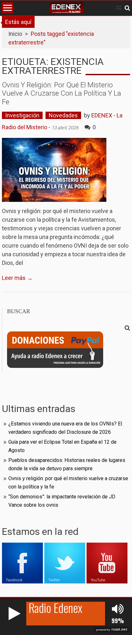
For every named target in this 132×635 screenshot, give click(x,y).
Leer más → (17, 277)
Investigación (22, 115)
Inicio (15, 33)
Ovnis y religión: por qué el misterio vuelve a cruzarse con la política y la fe (61, 93)
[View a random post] (118, 7)
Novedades (63, 115)
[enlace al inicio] (66, 8)
